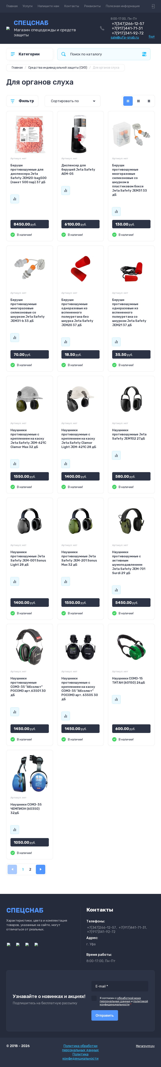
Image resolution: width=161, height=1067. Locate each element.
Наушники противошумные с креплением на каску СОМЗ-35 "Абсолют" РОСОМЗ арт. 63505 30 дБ (79, 689)
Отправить (105, 1015)
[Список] (138, 101)
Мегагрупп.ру (145, 1046)
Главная (12, 6)
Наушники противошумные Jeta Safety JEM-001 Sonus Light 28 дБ (28, 558)
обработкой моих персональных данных (120, 999)
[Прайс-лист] (149, 101)
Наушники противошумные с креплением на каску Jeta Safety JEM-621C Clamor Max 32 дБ (28, 438)
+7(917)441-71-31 (127, 28)
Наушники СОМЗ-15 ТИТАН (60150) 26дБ (128, 680)
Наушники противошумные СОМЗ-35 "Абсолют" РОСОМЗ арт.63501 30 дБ (28, 687)
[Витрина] (128, 101)
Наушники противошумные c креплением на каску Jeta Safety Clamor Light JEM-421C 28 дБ (78, 438)
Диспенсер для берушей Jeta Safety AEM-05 (78, 169)
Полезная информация (123, 6)
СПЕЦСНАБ (31, 22)
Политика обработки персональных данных (80, 1048)
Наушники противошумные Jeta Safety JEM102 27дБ (129, 434)
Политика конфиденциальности (80, 1056)
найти (63, 54)
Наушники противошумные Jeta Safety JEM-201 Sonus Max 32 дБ (79, 558)
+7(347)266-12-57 (128, 23)
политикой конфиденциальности (124, 1003)
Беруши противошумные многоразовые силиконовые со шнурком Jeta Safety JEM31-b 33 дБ (27, 310)
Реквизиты (92, 6)
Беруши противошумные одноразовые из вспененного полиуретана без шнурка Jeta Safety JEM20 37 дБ (77, 312)
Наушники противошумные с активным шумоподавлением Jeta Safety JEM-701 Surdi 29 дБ (128, 562)
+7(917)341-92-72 (128, 33)
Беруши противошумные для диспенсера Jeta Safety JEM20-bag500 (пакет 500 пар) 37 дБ (28, 173)
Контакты (71, 6)
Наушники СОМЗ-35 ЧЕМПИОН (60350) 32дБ (26, 809)
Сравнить (14, 199)
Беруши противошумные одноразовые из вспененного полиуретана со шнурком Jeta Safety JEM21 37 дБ (129, 312)
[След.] (40, 869)
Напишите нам (48, 6)
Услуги (27, 6)
